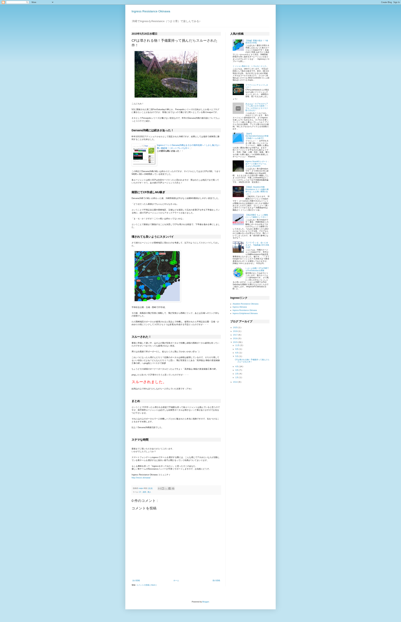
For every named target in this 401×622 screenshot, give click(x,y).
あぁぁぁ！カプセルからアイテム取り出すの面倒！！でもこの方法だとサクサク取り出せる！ (256, 107)
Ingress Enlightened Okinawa (245, 313)
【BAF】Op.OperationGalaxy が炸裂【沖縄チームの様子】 (256, 136)
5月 (237, 356)
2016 (235, 338)
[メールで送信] (159, 488)
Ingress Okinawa (240, 307)
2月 (237, 374)
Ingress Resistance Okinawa (151, 11)
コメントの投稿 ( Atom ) (146, 585)
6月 (237, 353)
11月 (237, 345)
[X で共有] (166, 488)
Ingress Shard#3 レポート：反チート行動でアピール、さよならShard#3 (257, 163)
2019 (235, 331)
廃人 (149, 492)
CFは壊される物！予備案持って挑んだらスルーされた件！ (252, 361)
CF (140, 492)
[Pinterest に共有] (173, 488)
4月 (237, 366)
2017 (235, 335)
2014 (235, 382)
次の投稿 (136, 580)
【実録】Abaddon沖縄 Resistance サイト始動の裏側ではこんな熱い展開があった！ (257, 190)
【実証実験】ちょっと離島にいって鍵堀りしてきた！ (256, 216)
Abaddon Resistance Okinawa (245, 304)
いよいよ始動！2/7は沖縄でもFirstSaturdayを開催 (257, 269)
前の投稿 (216, 580)
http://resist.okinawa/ (141, 477)
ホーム (176, 580)
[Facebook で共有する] (169, 488)
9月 (237, 349)
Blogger (205, 602)
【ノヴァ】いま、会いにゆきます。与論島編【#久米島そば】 (257, 245)
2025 (235, 327)
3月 (237, 370)
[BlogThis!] (162, 488)
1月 (237, 377)
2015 (235, 342)
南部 (145, 492)
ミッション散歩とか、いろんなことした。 (250, 66)
